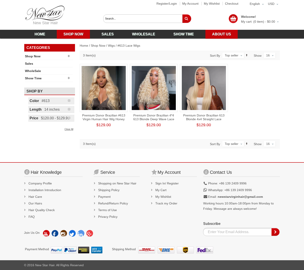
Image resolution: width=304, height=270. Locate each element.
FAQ (31, 216)
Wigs (111, 45)
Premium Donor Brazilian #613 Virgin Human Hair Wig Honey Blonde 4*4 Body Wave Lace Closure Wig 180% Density (103, 121)
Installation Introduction (44, 190)
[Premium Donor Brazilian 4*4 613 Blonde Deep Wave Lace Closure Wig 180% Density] (154, 88)
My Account (190, 3)
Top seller (231, 55)
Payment (104, 196)
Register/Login (166, 3)
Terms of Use (107, 210)
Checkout (231, 3)
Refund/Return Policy (113, 203)
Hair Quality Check (41, 210)
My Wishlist (212, 3)
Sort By (215, 55)
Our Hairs (35, 203)
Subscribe (212, 224)
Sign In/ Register (167, 183)
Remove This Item (71, 100)
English (255, 4)
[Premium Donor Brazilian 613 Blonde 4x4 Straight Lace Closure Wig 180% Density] (204, 88)
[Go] (186, 18)
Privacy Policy (108, 216)
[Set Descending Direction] (246, 55)
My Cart (160, 190)
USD (271, 4)
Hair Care (35, 196)
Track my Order (166, 203)
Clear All (69, 129)
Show (257, 55)
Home (84, 45)
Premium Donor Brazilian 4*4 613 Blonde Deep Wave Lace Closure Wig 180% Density (153, 119)
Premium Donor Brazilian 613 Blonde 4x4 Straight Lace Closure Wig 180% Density (204, 119)
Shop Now (98, 45)
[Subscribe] (276, 232)
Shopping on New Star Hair (117, 183)
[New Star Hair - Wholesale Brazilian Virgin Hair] (44, 13)
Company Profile (40, 183)
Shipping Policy (109, 190)
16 (268, 55)
